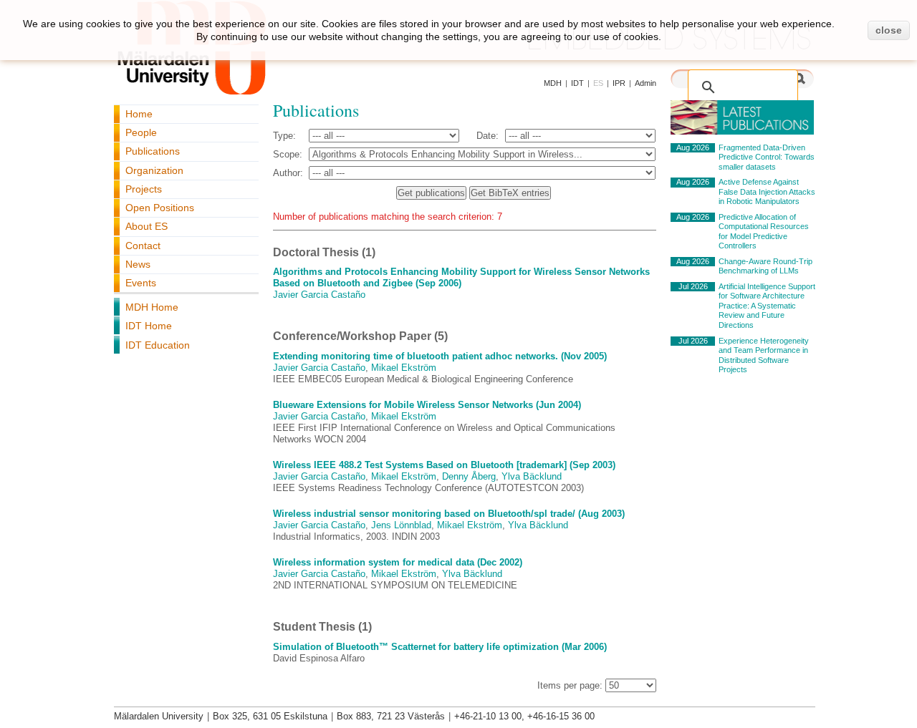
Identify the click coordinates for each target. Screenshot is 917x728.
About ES (146, 226)
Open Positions (159, 207)
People (141, 132)
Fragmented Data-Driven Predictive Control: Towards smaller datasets (767, 157)
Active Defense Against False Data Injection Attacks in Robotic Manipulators (767, 191)
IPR (619, 83)
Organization (154, 170)
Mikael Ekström (403, 367)
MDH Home (151, 307)
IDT (577, 83)
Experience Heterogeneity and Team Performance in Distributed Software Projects (764, 355)
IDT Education (157, 345)
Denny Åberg (469, 476)
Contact (142, 245)
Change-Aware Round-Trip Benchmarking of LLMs (765, 266)
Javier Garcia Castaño (319, 294)
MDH (553, 83)
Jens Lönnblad (401, 525)
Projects (143, 189)
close (888, 30)
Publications (152, 151)
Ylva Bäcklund (531, 476)
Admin (645, 83)
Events (140, 282)
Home (139, 114)
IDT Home (148, 325)
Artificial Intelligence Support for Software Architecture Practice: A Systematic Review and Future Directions (767, 305)
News (137, 264)
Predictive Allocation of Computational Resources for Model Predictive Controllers (764, 232)
